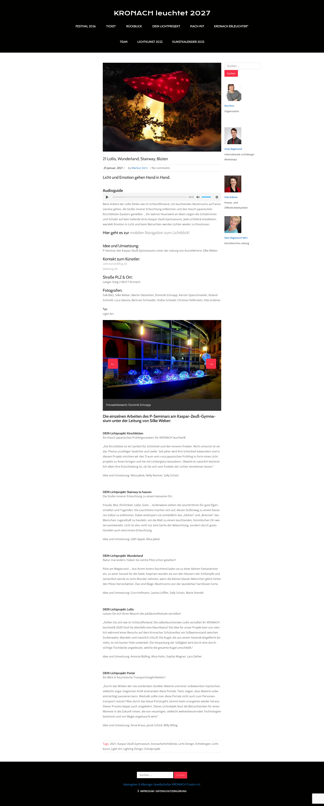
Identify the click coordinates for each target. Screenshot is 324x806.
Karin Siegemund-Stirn (236, 237)
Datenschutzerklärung (171, 791)
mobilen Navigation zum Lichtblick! (160, 232)
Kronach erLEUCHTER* (231, 26)
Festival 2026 (86, 26)
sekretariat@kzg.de (115, 264)
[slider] (149, 197)
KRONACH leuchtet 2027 (162, 13)
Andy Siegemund (233, 148)
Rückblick (134, 26)
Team (124, 42)
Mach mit (197, 26)
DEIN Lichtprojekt (166, 26)
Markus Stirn (140, 168)
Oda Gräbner (231, 197)
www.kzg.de (110, 269)
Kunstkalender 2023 (188, 42)
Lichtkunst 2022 (150, 42)
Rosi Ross (229, 105)
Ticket (111, 26)
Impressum (147, 791)
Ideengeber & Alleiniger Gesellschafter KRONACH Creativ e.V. (162, 784)
